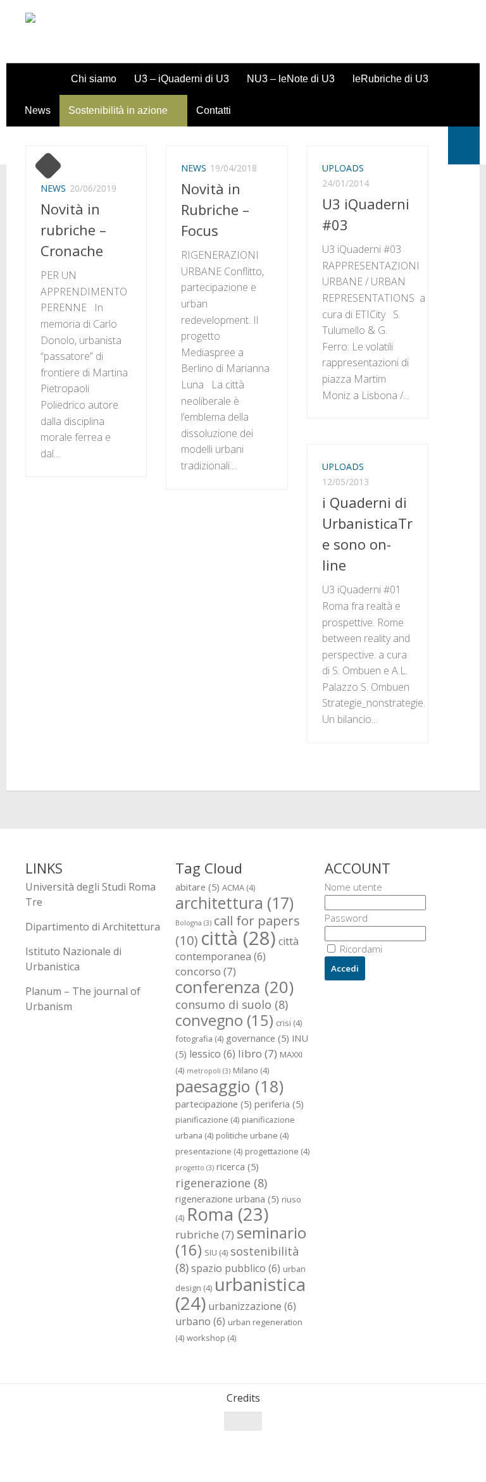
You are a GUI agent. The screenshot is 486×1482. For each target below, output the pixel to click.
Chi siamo (93, 78)
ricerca (237, 1166)
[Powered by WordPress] (77, 1456)
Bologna (193, 922)
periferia (279, 1103)
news (53, 188)
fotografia (199, 1038)
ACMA (238, 887)
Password (346, 917)
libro (257, 1053)
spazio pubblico (235, 1268)
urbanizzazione (252, 1306)
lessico (212, 1054)
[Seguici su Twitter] (406, 1446)
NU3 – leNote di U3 (291, 78)
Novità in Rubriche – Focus (215, 209)
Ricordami (359, 948)
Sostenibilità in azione (118, 110)
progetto (194, 1167)
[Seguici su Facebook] (383, 1446)
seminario (240, 1241)
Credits (243, 1398)
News (38, 110)
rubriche (204, 1234)
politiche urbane (252, 1135)
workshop (211, 1337)
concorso (205, 971)
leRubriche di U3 (390, 78)
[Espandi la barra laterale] (464, 145)
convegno (224, 1020)
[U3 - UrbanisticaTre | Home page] (97, 32)
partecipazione (213, 1103)
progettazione (277, 1151)
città (238, 938)
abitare (197, 886)
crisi (289, 1022)
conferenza (234, 986)
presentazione (208, 1151)
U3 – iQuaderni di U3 (181, 78)
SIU (216, 1252)
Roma (227, 1214)
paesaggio (229, 1086)
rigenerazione (221, 1182)
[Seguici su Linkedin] (452, 1446)
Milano (251, 1070)
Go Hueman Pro (182, 1456)
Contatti (213, 110)
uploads (343, 168)
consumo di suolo (231, 1004)
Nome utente (353, 886)
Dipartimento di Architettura (92, 927)
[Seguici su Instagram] (429, 1446)
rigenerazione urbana (227, 1198)
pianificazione (207, 1119)
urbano (200, 1321)
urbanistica (240, 1293)
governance (257, 1038)
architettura (234, 902)
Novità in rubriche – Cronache (73, 229)
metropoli (208, 1070)
